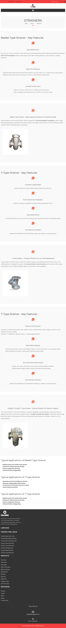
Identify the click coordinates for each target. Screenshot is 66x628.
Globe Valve (4, 562)
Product (18, 1)
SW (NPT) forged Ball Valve (7, 552)
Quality (2, 598)
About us (3, 591)
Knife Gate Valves (5, 583)
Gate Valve (3, 560)
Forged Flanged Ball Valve (7, 550)
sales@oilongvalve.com (33, 614)
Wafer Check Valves (5, 567)
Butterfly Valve (4, 572)
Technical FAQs (4, 600)
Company (11, 1)
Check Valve (4, 565)
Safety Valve (4, 579)
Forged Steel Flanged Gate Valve (8, 538)
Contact (3, 593)
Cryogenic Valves (5, 581)
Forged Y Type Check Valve (7, 543)
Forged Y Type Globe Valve (7, 545)
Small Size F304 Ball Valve (7, 548)
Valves (32, 23)
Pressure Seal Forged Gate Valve (9, 541)
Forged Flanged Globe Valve (8, 536)
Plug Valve (3, 576)
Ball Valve (3, 574)
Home (3, 1)
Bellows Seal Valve (5, 569)
